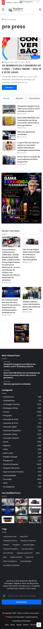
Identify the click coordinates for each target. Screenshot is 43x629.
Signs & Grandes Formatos (13, 472)
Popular (6, 98)
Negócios (6, 445)
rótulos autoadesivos (10, 561)
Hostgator (27, 621)
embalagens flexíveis (10, 540)
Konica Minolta (8, 553)
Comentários (34, 98)
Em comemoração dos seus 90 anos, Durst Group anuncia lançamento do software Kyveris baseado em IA (11, 306)
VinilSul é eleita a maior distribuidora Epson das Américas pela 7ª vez (31, 305)
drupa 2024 (24, 536)
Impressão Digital (9, 427)
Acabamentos (8, 397)
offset (5, 449)
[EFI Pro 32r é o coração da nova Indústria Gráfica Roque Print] (9, 160)
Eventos (6, 412)
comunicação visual (9, 536)
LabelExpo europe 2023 (24, 553)
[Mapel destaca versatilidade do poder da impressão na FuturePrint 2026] (35, 510)
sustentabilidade (25, 561)
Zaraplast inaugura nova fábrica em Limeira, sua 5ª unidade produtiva (28, 108)
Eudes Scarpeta (9, 62)
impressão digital (28, 545)
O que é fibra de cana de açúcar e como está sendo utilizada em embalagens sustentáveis (28, 146)
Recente (19, 98)
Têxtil (5, 483)
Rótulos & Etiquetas (10, 464)
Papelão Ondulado (10, 457)
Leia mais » (9, 87)
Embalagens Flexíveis (11, 404)
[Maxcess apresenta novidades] (9, 135)
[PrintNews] (15, 9)
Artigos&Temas (9, 401)
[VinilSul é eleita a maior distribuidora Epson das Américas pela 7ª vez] (32, 293)
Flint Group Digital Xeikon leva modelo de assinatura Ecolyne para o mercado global (31, 254)
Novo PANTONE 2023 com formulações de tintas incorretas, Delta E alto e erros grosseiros (28, 122)
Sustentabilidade (9, 475)
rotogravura (29, 557)
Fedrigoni (6, 545)
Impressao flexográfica (12, 431)
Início (5, 19)
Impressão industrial (11, 438)
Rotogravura (8, 460)
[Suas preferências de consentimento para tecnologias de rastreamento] (39, 624)
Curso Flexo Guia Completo (21, 171)
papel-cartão (8, 453)
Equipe (19, 625)
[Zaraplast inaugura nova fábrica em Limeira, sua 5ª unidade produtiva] (9, 109)
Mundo (5, 442)
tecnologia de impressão (11, 565)
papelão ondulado (16, 557)
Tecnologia (7, 479)
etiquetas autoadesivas (28, 540)
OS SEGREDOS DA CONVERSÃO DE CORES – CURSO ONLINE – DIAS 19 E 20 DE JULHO (21, 69)
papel (5, 557)
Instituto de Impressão (15, 617)
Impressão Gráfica (10, 434)
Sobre (12, 625)
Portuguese (27, 2)
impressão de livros (10, 423)
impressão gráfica (27, 549)
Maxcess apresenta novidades (26, 133)
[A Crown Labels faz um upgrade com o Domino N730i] (8, 502)
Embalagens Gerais (10, 408)
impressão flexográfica (10, 549)
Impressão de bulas (10, 419)
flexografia (16, 545)
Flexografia (7, 416)
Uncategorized (8, 487)
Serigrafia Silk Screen (11, 468)
